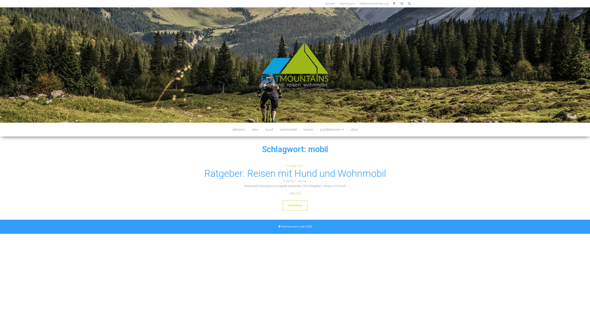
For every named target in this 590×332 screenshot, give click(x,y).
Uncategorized (294, 165)
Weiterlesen (295, 205)
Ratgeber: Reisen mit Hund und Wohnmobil (295, 173)
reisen (308, 129)
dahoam (238, 129)
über (354, 129)
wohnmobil (288, 129)
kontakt (330, 3)
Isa (298, 193)
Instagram (402, 3)
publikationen (331, 129)
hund (269, 129)
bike (255, 129)
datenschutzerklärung (374, 3)
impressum (347, 3)
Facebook (394, 3)
